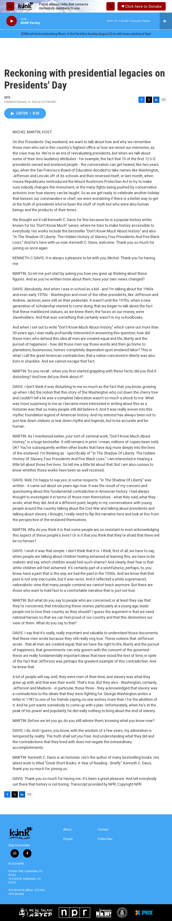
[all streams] (166, 21)
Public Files (105, 839)
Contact (103, 829)
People (68, 839)
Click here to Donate (143, 6)
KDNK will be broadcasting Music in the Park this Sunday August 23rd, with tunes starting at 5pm (86, 33)
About (67, 829)
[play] (11, 21)
